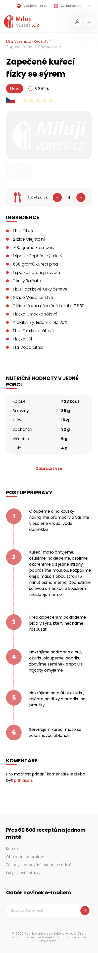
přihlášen (23, 780)
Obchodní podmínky (25, 856)
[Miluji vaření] (21, 21)
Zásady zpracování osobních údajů (38, 864)
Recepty (41, 41)
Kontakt (13, 848)
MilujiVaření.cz (18, 41)
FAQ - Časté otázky (23, 872)
